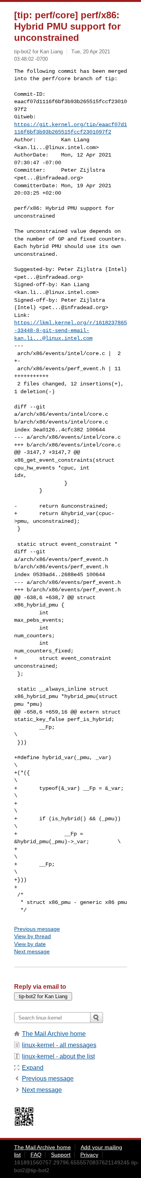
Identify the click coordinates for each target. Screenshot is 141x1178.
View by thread (32, 936)
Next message (32, 951)
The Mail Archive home (54, 1033)
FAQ (36, 1155)
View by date (30, 944)
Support (60, 1155)
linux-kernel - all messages (59, 1045)
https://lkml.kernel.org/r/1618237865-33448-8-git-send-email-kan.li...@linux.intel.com (70, 330)
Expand (32, 1067)
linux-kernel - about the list (58, 1056)
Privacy (89, 1155)
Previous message (37, 929)
